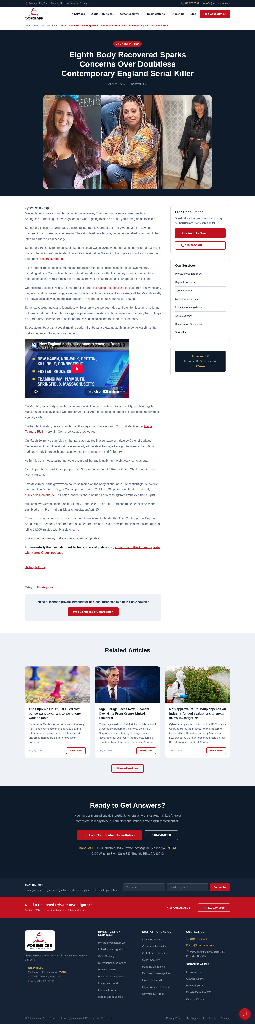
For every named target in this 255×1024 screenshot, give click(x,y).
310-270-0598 (161, 835)
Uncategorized (127, 43)
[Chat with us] (245, 1014)
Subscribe (220, 887)
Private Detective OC (198, 992)
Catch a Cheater (196, 999)
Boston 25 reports (51, 258)
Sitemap (225, 1018)
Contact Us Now (194, 233)
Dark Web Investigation (156, 973)
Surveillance (182, 332)
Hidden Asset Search (110, 996)
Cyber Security (130, 13)
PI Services (78, 13)
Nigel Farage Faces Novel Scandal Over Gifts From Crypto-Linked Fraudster (124, 713)
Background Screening (188, 324)
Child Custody (183, 315)
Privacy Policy (174, 1018)
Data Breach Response (156, 986)
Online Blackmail (152, 980)
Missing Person (107, 969)
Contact (213, 1018)
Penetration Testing (153, 966)
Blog (193, 13)
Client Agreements (195, 1018)
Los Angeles (193, 971)
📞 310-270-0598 (190, 3)
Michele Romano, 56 (41, 495)
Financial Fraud (107, 989)
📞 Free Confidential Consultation (109, 835)
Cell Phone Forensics (187, 298)
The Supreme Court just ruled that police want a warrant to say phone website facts (55, 713)
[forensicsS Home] (34, 14)
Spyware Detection (153, 993)
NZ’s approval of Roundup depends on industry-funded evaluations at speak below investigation (197, 713)
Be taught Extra (35, 567)
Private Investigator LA (188, 273)
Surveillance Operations (112, 962)
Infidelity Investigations (188, 307)
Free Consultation (214, 13)
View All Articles (127, 768)
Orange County (195, 978)
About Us (178, 13)
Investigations (157, 13)
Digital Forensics (102, 13)
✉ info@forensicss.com (216, 3)
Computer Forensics (154, 946)
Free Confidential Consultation (93, 611)
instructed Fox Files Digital (110, 287)
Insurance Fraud (108, 983)
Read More (76, 750)
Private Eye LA (195, 985)
